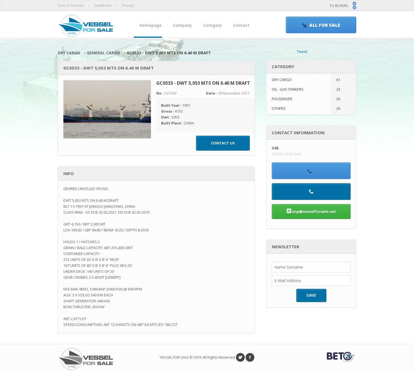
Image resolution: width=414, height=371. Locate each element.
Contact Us (223, 143)
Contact (241, 25)
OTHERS (306, 108)
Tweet (302, 51)
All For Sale (324, 25)
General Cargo (103, 52)
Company (182, 25)
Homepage (150, 25)
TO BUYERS (339, 5)
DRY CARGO (69, 52)
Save (311, 295)
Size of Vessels (71, 5)
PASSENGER (306, 98)
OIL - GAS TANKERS (306, 89)
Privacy (128, 5)
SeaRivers (103, 5)
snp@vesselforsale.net (313, 211)
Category (212, 25)
